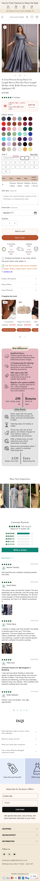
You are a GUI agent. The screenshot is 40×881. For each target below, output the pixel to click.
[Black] (25, 144)
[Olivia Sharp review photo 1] (7, 648)
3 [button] (21, 710)
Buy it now (20, 238)
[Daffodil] (30, 149)
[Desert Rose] (30, 124)
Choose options (8, 330)
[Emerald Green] (30, 129)
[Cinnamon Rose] (25, 124)
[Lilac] (9, 144)
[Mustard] (25, 149)
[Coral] (9, 129)
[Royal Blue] (30, 134)
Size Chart (34, 154)
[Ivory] (20, 149)
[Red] (4, 124)
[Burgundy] (30, 119)
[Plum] (20, 139)
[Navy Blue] (9, 119)
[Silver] (14, 149)
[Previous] (3, 493)
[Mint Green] (25, 134)
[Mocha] (30, 144)
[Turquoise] (20, 134)
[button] (27, 17)
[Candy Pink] (14, 129)
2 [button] (17, 710)
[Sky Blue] (14, 139)
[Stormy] (4, 119)
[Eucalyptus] (9, 134)
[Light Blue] (9, 139)
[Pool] (4, 139)
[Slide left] (15, 75)
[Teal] (25, 129)
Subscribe (20, 809)
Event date (9, 207)
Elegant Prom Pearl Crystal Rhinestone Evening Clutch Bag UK (23, 322)
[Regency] (25, 139)
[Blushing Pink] (20, 129)
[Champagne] (9, 149)
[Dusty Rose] (14, 119)
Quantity (5, 219)
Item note (9, 191)
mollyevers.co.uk (22, 874)
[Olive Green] (4, 134)
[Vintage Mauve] (14, 144)
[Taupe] (4, 149)
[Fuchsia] (4, 129)
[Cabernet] (25, 119)
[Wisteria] (20, 144)
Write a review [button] (20, 550)
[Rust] (9, 124)
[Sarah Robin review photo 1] (7, 609)
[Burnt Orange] (14, 124)
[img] (7, 564)
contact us (8, 271)
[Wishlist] (32, 17)
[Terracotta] (20, 124)
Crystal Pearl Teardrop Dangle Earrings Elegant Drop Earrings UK (9, 322)
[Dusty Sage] (14, 134)
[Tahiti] (30, 139)
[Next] (36, 493)
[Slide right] (24, 75)
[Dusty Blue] (20, 119)
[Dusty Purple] (4, 144)
